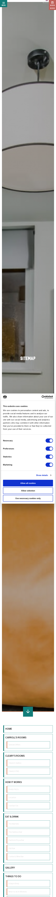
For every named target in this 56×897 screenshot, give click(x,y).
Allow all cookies (28, 483)
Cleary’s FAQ (13, 771)
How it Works (13, 782)
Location (12, 798)
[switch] (49, 448)
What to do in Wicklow (17, 892)
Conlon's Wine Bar (16, 857)
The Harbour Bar (15, 832)
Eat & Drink (12, 817)
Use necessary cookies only (28, 498)
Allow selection (28, 491)
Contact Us (13, 806)
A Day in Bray (13, 884)
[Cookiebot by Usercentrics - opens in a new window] (41, 397)
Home (8, 729)
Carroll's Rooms (15, 737)
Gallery (10, 868)
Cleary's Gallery (14, 763)
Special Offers (14, 745)
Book (52, 5)
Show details (42, 475)
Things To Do (13, 876)
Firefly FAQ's (13, 789)
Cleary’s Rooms (15, 756)
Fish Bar (11, 848)
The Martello (13, 824)
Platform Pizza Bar (16, 840)
